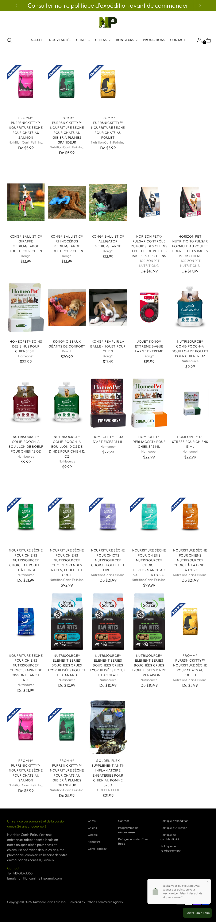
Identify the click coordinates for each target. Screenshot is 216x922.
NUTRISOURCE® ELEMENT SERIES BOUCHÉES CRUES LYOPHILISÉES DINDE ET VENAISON (149, 665)
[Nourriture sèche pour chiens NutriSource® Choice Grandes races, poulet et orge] (67, 516)
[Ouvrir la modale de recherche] (9, 40)
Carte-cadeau (97, 849)
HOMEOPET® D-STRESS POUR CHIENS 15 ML (190, 442)
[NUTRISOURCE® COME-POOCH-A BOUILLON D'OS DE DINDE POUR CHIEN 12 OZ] (67, 403)
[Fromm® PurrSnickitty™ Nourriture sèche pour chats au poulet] (108, 84)
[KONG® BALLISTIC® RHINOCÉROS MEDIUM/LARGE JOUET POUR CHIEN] (67, 202)
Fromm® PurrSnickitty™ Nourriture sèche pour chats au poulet (108, 127)
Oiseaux (93, 835)
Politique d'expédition (175, 821)
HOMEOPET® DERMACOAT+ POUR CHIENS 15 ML (149, 442)
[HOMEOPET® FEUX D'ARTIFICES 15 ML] (108, 403)
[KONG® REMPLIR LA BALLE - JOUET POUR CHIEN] (108, 307)
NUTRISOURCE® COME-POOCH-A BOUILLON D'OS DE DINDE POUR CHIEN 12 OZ (67, 446)
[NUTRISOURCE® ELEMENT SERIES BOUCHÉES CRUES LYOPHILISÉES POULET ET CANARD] (67, 621)
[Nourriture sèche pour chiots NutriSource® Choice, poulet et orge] (108, 516)
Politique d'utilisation (174, 828)
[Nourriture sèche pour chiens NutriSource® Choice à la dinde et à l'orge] (190, 516)
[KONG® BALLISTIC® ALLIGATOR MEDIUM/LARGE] (108, 202)
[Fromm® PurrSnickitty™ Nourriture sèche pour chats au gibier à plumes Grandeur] (67, 84)
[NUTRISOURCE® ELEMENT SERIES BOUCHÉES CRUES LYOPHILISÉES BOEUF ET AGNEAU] (108, 621)
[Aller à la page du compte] (197, 40)
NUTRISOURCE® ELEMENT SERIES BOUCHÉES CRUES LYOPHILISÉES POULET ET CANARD (67, 665)
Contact (123, 821)
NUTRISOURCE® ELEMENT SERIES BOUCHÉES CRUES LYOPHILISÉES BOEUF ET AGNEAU (108, 665)
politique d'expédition (100, 5)
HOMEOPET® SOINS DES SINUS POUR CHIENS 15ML (26, 346)
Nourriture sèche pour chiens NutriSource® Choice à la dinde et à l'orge (190, 560)
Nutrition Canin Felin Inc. (49, 902)
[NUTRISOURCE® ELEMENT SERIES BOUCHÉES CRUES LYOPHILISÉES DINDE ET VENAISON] (149, 621)
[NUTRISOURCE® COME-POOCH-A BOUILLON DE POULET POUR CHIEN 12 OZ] (190, 307)
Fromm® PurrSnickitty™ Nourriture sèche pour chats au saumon (26, 127)
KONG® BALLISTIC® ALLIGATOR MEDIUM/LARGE (108, 241)
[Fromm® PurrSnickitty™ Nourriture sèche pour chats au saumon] (26, 84)
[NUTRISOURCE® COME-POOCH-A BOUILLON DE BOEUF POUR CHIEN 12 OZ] (26, 403)
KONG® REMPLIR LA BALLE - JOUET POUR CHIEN (108, 346)
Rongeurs (94, 842)
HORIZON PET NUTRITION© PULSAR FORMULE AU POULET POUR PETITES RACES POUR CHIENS (190, 246)
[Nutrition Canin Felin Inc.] (108, 22)
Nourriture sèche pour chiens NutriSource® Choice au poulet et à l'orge (26, 560)
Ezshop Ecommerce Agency (104, 902)
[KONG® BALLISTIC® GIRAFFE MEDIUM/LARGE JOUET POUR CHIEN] (26, 202)
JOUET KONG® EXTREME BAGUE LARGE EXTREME (149, 346)
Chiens (92, 828)
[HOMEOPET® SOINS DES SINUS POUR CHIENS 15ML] (26, 307)
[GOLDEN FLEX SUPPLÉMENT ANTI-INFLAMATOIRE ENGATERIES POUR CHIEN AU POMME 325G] (108, 727)
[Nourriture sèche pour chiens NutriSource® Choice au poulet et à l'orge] (26, 516)
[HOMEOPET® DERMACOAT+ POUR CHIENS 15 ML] (149, 403)
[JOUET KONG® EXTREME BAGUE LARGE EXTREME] (149, 307)
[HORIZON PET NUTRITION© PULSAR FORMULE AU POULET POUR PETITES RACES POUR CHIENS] (190, 202)
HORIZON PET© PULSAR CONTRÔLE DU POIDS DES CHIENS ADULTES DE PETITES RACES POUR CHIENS (149, 246)
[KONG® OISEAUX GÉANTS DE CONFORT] (67, 307)
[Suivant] (200, 5)
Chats (92, 821)
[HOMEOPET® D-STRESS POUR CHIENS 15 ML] (190, 403)
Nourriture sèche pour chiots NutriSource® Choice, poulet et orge (108, 560)
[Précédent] (16, 5)
